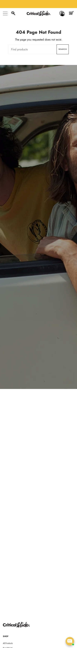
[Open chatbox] (70, 641)
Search (63, 49)
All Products (8, 643)
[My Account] (62, 13)
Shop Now (38, 233)
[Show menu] (5, 13)
